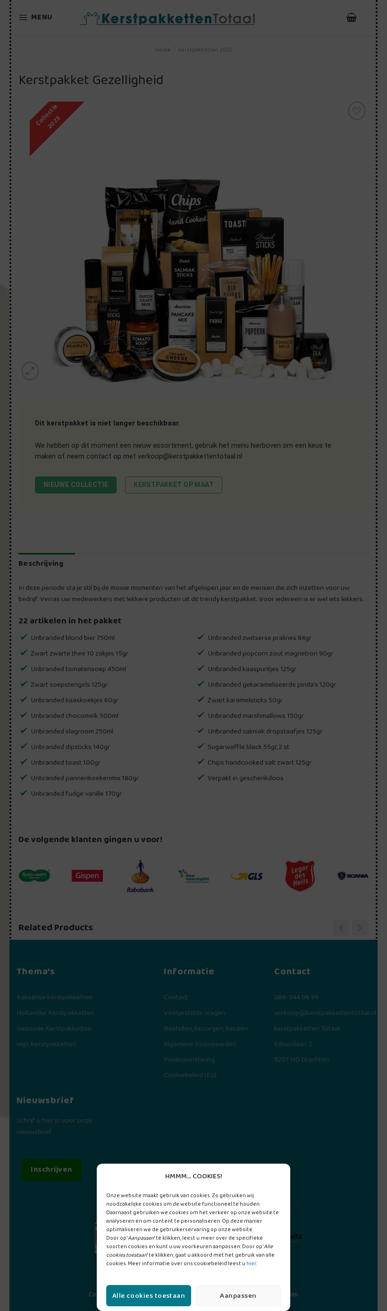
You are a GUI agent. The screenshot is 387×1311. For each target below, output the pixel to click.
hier (251, 1263)
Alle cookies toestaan (148, 1296)
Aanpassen (238, 1296)
